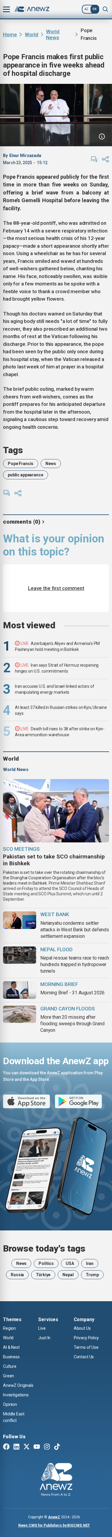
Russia (17, 1274)
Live (41, 1328)
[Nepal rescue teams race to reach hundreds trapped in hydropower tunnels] (19, 955)
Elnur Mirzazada (25, 155)
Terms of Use (86, 1347)
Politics (46, 1263)
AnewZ (54, 1517)
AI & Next (11, 1347)
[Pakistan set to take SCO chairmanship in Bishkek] (56, 810)
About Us (82, 1328)
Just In (44, 1337)
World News (52, 34)
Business (11, 1356)
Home (10, 34)
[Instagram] (47, 1447)
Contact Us (84, 1356)
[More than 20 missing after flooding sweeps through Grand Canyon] (19, 1014)
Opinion (10, 1404)
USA (70, 1263)
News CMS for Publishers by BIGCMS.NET (54, 1525)
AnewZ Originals (18, 1385)
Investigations (16, 1394)
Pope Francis (20, 463)
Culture (9, 1366)
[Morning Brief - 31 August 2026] (19, 990)
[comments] (94, 159)
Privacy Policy (86, 1337)
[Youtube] (36, 1447)
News (50, 463)
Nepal (67, 1274)
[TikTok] (57, 1447)
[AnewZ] (56, 1480)
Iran (89, 1263)
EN (94, 9)
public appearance (25, 474)
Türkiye (43, 1274)
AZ (86, 9)
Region (9, 1328)
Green (8, 1375)
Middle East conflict (13, 1417)
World (31, 34)
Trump (92, 1274)
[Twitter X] (26, 1447)
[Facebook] (6, 1447)
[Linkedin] (16, 1447)
